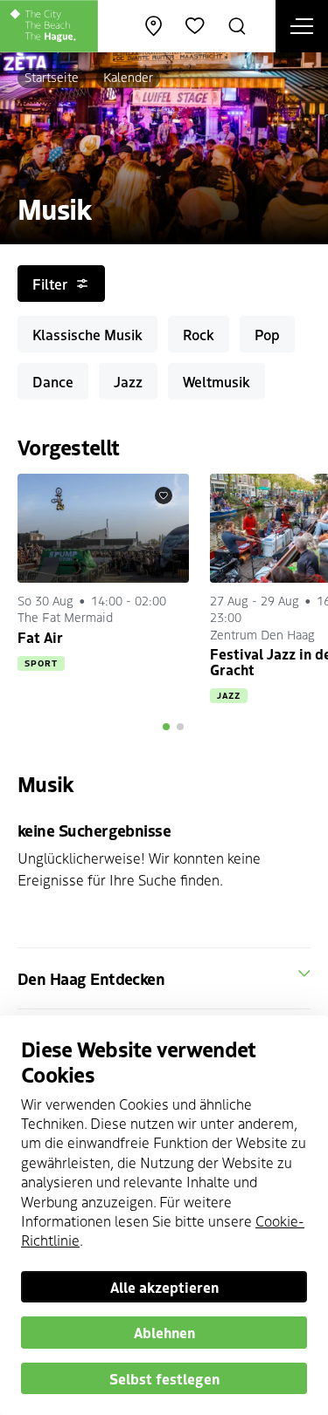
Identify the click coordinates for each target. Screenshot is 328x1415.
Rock (198, 334)
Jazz (128, 381)
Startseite (51, 76)
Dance (52, 381)
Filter (49, 283)
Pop (267, 334)
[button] (166, 726)
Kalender (128, 76)
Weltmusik (216, 381)
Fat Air (40, 636)
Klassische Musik (87, 334)
